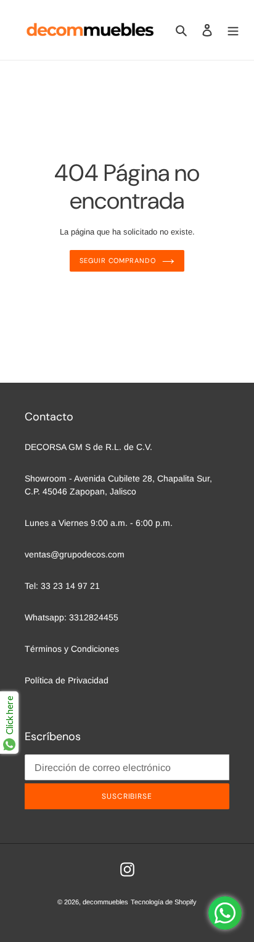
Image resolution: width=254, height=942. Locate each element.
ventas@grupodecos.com (75, 554)
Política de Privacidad (67, 680)
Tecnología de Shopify (164, 902)
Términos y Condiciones (72, 649)
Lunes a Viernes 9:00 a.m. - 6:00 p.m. (99, 523)
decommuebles (105, 902)
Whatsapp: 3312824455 (71, 617)
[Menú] (233, 30)
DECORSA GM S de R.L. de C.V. (88, 447)
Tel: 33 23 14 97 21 (62, 586)
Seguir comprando (117, 260)
